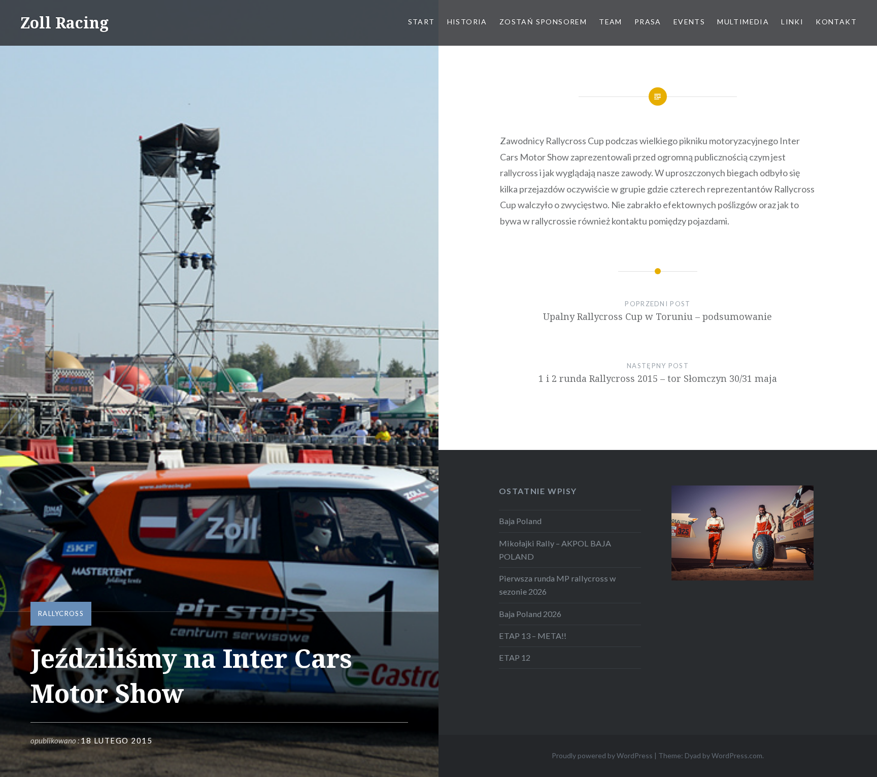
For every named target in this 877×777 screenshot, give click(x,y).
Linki (792, 21)
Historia (467, 21)
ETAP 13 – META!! (532, 635)
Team (610, 21)
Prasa (647, 21)
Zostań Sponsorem (543, 21)
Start (421, 21)
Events (689, 21)
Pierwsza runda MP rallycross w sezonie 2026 (557, 584)
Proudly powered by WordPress (602, 755)
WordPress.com (737, 755)
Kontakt (836, 21)
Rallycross (61, 613)
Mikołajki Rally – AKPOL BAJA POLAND (555, 549)
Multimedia (743, 21)
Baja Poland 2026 (530, 614)
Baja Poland (520, 521)
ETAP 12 (514, 657)
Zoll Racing (64, 22)
